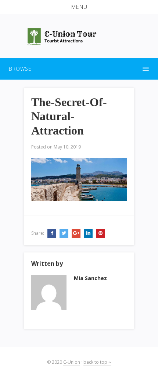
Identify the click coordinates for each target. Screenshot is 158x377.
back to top (95, 362)
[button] (79, 7)
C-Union (71, 362)
